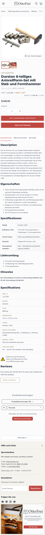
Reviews (32, 138)
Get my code (33, 527)
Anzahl (4, 106)
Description (6, 138)
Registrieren (36, 488)
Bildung (34, 11)
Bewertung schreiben (22, 418)
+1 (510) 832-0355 (13, 467)
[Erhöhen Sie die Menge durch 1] (20, 111)
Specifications (20, 138)
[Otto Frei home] (22, 3)
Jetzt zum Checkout (22, 125)
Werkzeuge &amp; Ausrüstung (18, 11)
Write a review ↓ (10, 380)
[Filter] (4, 408)
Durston (9, 73)
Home (3, 11)
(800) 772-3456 (22, 464)
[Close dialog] (42, 506)
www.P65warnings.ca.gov (15, 361)
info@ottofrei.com (12, 462)
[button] (5, 65)
